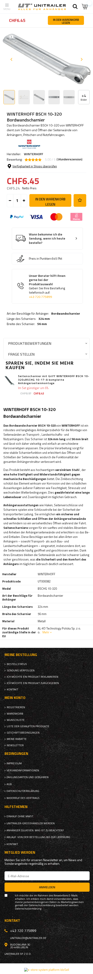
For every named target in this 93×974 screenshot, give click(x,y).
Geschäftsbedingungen (23, 732)
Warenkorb (15, 713)
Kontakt (12, 689)
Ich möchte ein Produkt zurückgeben (33, 683)
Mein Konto (15, 697)
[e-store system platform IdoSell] (46, 969)
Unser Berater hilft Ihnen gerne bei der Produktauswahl (47, 286)
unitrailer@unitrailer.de (28, 938)
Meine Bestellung (21, 654)
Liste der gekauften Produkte (28, 726)
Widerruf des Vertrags (23, 798)
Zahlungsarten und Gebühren (28, 777)
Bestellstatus (17, 664)
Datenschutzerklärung (23, 791)
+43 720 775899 (40, 296)
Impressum (14, 763)
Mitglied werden (20, 852)
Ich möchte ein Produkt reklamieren (32, 676)
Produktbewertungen (29, 343)
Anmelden (47, 887)
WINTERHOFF (33, 154)
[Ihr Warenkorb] (85, 7)
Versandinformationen (23, 770)
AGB (9, 784)
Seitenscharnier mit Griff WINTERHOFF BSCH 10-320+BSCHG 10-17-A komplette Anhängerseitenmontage (53, 379)
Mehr (45, 632)
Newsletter (15, 745)
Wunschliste (16, 720)
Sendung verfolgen (21, 670)
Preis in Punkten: (40, 259)
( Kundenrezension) (69, 159)
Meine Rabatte (17, 739)
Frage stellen (21, 354)
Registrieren (16, 707)
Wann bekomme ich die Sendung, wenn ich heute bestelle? (47, 238)
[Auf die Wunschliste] (80, 200)
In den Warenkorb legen (50, 202)
